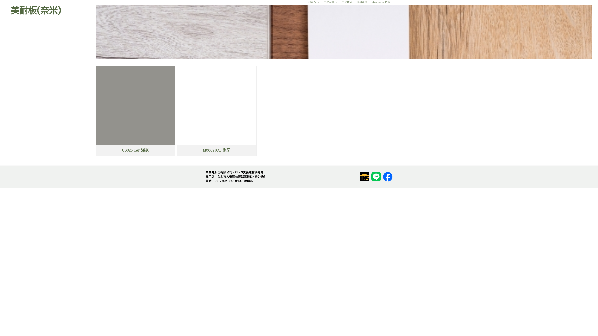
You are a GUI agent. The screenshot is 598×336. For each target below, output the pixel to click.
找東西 (312, 2)
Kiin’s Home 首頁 (381, 2)
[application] (317, 2)
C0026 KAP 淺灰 (135, 150)
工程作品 (347, 2)
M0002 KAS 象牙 (216, 150)
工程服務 (329, 2)
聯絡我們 (362, 2)
